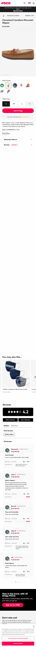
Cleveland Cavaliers (13, 15)
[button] (8, 461)
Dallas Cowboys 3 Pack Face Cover (15, 389)
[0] (29, 3)
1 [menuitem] (15, 582)
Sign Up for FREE (13, 605)
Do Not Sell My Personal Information (18, 638)
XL (30, 104)
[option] (18, 9)
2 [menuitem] (17, 582)
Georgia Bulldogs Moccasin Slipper (20, 575)
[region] (18, 635)
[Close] (34, 626)
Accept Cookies (18, 643)
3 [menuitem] (20, 582)
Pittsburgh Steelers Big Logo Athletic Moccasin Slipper (22, 547)
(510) (32, 15)
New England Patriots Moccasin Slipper (21, 465)
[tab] (10, 420)
